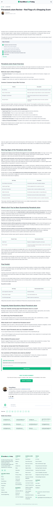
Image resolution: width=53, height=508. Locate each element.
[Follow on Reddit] (10, 396)
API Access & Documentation (18, 483)
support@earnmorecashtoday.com (44, 497)
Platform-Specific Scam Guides (29, 488)
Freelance (3, 485)
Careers (17, 472)
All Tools (37, 459)
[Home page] (26, 2)
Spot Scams (27, 465)
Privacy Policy (18, 474)
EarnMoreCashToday (25, 389)
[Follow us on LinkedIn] (5, 470)
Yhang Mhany (7, 12)
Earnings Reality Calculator (41, 468)
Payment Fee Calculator (40, 470)
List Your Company (19, 496)
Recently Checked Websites (29, 477)
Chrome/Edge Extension (40, 476)
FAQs (16, 468)
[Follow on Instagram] (9, 396)
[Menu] (2, 2)
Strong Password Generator (41, 465)
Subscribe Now (27, 368)
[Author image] (3, 12)
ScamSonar (27, 459)
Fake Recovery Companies (28, 498)
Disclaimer (17, 476)
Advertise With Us (19, 490)
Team (16, 463)
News (2, 476)
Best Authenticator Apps (41, 463)
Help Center (38, 485)
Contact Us (17, 465)
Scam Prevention (29, 480)
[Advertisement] (26, 23)
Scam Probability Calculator (41, 472)
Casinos (3, 490)
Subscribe (17, 470)
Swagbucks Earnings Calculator (42, 474)
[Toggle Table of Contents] (50, 42)
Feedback (38, 487)
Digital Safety (28, 468)
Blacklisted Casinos (29, 495)
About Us (17, 459)
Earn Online (3, 483)
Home (3, 6)
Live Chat (37, 483)
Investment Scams (29, 470)
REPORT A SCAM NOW (26, 380)
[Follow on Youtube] (12, 396)
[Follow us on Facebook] (2, 470)
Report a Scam (28, 474)
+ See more (4, 56)
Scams (2, 478)
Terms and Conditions (17, 480)
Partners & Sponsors (17, 494)
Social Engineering (5, 494)
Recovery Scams (29, 463)
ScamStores (8, 6)
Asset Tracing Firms (29, 485)
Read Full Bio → (11, 398)
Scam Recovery (28, 461)
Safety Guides (4, 492)
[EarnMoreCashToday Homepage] (7, 456)
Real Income (28, 472)
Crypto (2, 487)
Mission (17, 461)
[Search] (51, 2)
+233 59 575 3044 (41, 495)
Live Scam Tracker (29, 482)
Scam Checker (39, 461)
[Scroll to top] (51, 503)
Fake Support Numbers (28, 492)
